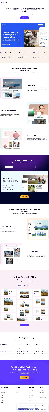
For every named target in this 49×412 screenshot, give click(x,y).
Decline (36, 409)
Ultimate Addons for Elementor (6, 390)
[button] (24, 196)
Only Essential (26, 409)
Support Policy (41, 390)
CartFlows (2, 400)
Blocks (17, 392)
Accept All (20, 409)
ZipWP (2, 402)
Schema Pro (3, 392)
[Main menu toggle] (47, 2)
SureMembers (3, 395)
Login (29, 392)
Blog (29, 397)
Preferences (31, 409)
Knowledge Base (31, 390)
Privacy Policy (41, 392)
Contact (40, 395)
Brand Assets (31, 400)
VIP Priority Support (32, 395)
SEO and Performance (19, 390)
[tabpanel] (24, 184)
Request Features (19, 395)
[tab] (9, 167)
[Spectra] (4, 2)
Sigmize (2, 397)
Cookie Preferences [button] (42, 397)
